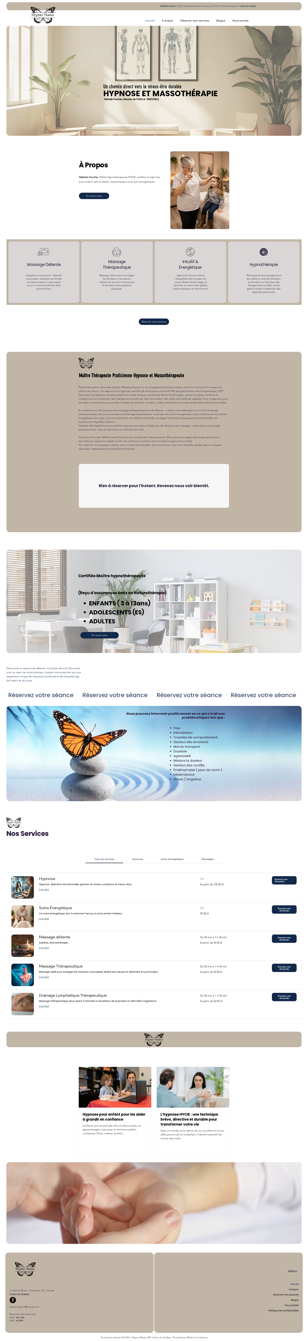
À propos (294, 1289)
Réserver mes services (286, 1294)
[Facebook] (13, 1300)
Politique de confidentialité (283, 1310)
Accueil (295, 1284)
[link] (104, 859)
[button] (284, 880)
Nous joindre (292, 1305)
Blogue (295, 1300)
